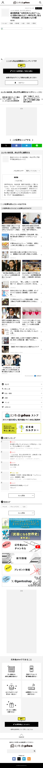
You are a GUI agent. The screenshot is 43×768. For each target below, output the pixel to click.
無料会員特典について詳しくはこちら (22, 729)
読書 (11, 23)
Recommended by (29, 375)
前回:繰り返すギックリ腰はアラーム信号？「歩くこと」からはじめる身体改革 (11, 99)
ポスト (39, 8)
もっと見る (21, 495)
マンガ (7, 402)
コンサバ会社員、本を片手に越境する (20, 10)
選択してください (31, 171)
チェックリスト (15, 506)
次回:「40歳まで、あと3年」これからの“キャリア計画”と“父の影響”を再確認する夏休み (32, 99)
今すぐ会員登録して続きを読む (22, 71)
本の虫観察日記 (17, 195)
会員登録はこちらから (22, 724)
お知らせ (7, 407)
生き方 (7, 384)
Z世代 (34, 23)
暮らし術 (7, 389)
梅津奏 (16, 177)
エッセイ (4, 23)
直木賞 (17, 23)
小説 (23, 23)
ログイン (21, 83)
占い (25, 506)
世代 (28, 23)
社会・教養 (8, 393)
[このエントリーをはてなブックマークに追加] (24, 759)
